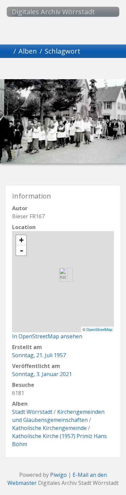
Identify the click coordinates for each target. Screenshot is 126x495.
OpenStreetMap (99, 329)
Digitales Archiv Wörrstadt (53, 11)
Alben (27, 51)
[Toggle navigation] (107, 12)
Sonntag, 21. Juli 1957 (39, 355)
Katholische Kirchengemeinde (49, 428)
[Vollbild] (74, 69)
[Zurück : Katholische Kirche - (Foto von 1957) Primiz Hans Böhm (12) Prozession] (28, 69)
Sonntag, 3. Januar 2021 (42, 374)
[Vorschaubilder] (51, 69)
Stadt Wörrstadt (32, 411)
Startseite (8, 51)
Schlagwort (62, 51)
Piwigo (58, 474)
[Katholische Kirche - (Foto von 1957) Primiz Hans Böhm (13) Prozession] (63, 275)
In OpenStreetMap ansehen (47, 336)
